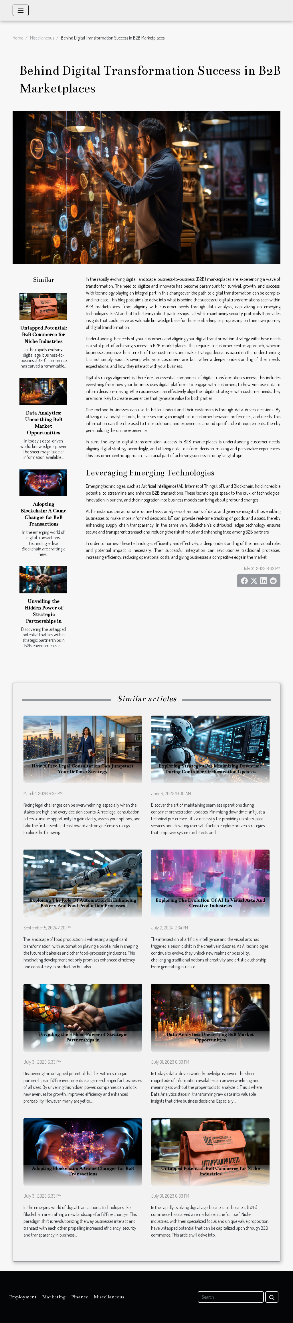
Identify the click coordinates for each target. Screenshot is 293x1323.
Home (18, 38)
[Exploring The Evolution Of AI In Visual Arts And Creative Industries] (210, 883)
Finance (79, 1297)
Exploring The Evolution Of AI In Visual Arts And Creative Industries (210, 903)
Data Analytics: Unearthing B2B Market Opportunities (210, 1037)
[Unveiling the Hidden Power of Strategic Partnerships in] (43, 579)
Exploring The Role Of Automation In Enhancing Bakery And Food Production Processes (82, 903)
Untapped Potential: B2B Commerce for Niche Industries (43, 334)
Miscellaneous (42, 38)
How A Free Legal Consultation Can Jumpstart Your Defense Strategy (83, 768)
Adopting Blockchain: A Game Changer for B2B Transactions (83, 1171)
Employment (23, 1297)
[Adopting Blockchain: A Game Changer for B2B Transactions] (43, 482)
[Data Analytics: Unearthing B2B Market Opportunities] (43, 391)
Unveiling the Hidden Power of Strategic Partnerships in (82, 1037)
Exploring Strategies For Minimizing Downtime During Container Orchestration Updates (210, 768)
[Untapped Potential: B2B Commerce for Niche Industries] (43, 306)
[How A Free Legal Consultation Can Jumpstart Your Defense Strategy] (82, 749)
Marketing (54, 1297)
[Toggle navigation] (21, 10)
